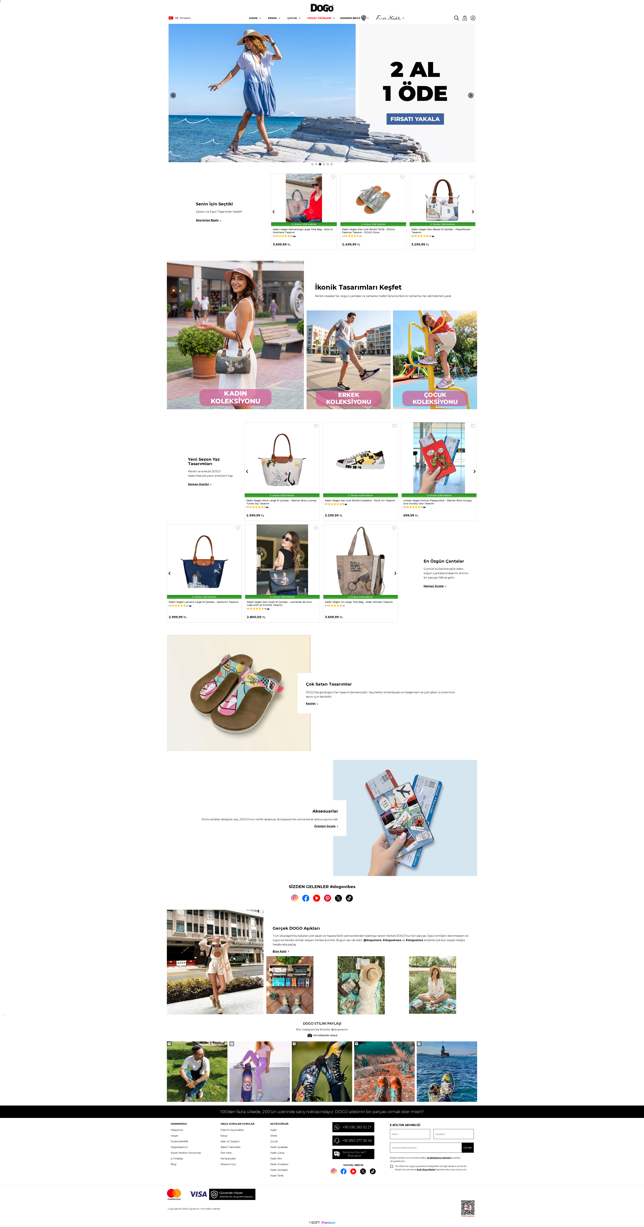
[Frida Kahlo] (388, 18)
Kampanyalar (228, 1158)
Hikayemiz (177, 1130)
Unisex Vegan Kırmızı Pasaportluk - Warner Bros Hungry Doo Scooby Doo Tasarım (280, 502)
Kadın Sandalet (279, 1169)
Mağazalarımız (179, 1147)
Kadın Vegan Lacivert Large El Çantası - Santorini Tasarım (360, 602)
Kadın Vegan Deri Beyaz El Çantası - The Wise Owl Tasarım (434, 502)
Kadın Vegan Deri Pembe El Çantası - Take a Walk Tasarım (282, 602)
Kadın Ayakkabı (279, 1147)
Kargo (224, 1135)
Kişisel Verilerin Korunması (186, 1152)
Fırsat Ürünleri (319, 18)
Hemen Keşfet (198, 484)
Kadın (253, 18)
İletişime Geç (228, 1164)
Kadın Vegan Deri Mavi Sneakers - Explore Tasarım (442, 229)
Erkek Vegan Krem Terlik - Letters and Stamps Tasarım (370, 231)
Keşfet (310, 703)
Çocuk (292, 18)
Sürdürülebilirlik (179, 1141)
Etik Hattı (226, 1152)
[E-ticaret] (322, 1223)
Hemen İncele (434, 586)
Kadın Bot (276, 1158)
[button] (312, 164)
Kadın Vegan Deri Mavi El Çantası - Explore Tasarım (200, 602)
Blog (173, 1164)
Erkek (272, 18)
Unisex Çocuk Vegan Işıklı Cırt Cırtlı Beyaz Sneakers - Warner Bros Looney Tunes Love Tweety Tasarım (357, 502)
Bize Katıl (279, 951)
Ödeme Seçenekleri (232, 1130)
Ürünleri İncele (325, 826)
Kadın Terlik (276, 1175)
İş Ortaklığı (177, 1158)
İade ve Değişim (230, 1141)
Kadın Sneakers (279, 1164)
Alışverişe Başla (207, 220)
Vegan (174, 1135)
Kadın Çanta (277, 1152)
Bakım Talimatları (230, 1147)
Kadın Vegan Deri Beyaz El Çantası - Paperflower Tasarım (302, 231)
